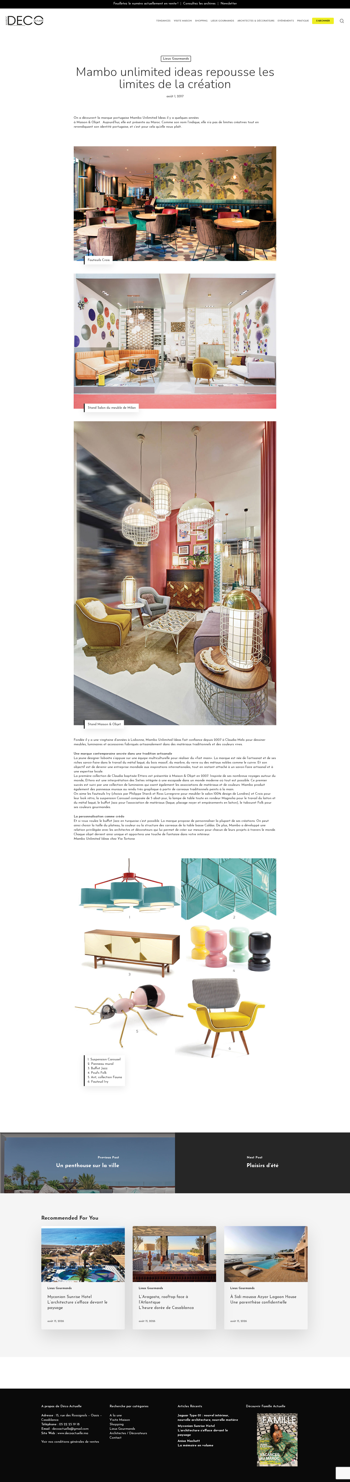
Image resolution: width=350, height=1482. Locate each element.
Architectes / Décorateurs (128, 1433)
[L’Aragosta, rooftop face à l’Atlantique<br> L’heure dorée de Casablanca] (174, 1278)
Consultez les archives (199, 3)
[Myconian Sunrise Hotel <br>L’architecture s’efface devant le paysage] (83, 1278)
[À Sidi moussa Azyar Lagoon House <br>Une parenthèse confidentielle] (266, 1278)
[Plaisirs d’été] (262, 1162)
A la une (116, 1415)
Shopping (117, 1424)
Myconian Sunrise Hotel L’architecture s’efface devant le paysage (203, 1430)
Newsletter (229, 3)
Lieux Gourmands (176, 58)
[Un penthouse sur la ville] (87, 1162)
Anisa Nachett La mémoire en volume (195, 1443)
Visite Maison (120, 1420)
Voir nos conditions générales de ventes (70, 1442)
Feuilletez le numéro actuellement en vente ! (145, 3)
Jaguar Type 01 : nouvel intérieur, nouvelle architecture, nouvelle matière (208, 1418)
